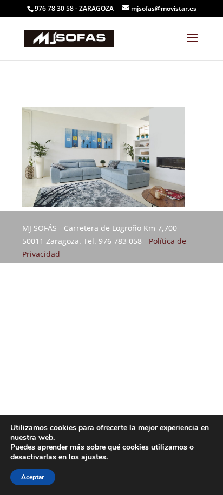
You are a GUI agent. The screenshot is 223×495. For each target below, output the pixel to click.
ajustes (93, 457)
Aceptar (32, 477)
